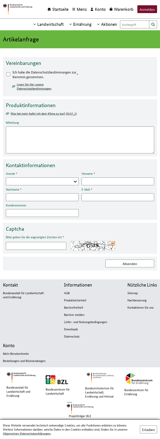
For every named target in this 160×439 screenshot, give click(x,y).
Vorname (87, 173)
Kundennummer (16, 205)
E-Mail (86, 189)
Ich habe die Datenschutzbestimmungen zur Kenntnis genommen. (44, 74)
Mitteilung (12, 122)
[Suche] (153, 24)
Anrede (10, 173)
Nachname (12, 189)
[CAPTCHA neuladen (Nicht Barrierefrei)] (112, 243)
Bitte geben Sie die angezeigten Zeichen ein (34, 237)
